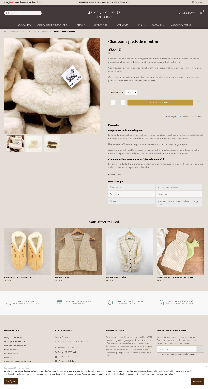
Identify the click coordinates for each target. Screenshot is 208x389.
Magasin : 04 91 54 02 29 (69, 348)
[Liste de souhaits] (198, 102)
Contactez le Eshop (67, 361)
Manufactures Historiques (15, 345)
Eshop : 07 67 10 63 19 (67, 352)
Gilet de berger (62, 277)
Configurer (11, 381)
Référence (113, 174)
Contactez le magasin (68, 357)
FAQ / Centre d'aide (13, 337)
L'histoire (8, 357)
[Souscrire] (200, 349)
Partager (172, 116)
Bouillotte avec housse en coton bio (175, 277)
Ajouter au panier (161, 103)
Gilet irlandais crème (116, 277)
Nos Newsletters (11, 353)
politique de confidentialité (184, 354)
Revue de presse (11, 349)
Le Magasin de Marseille (14, 341)
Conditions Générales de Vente (17, 361)
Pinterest (198, 116)
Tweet (185, 116)
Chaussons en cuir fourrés (17, 277)
